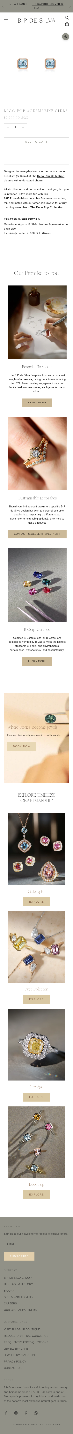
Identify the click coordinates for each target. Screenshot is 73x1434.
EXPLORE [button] (36, 901)
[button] (36, 153)
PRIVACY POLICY (15, 1361)
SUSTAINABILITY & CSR (19, 1297)
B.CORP (9, 1290)
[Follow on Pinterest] (26, 1413)
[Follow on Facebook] (6, 1413)
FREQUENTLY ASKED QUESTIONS (26, 1342)
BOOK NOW (21, 746)
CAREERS (10, 1303)
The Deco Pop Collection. (47, 207)
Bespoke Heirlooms (37, 367)
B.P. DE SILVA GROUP (18, 1277)
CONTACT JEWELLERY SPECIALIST (37, 534)
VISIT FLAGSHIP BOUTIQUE (22, 1329)
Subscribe (19, 1256)
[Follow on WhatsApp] (36, 1413)
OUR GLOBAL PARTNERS (20, 1309)
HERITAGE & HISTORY (18, 1284)
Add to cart (36, 141)
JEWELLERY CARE (16, 1348)
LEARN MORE (37, 402)
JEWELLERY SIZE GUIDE (20, 1355)
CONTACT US (12, 1368)
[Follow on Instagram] (16, 1413)
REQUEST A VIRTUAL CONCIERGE (26, 1335)
